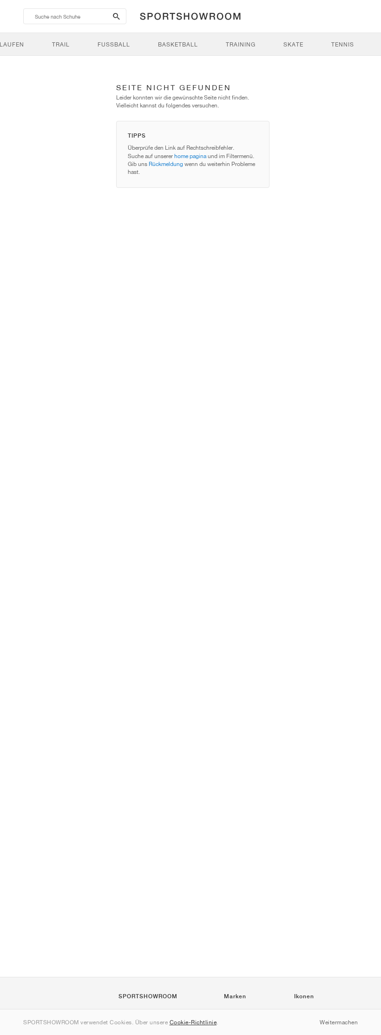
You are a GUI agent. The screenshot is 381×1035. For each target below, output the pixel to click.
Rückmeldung (166, 163)
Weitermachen (339, 1022)
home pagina (190, 156)
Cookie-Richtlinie (193, 1022)
